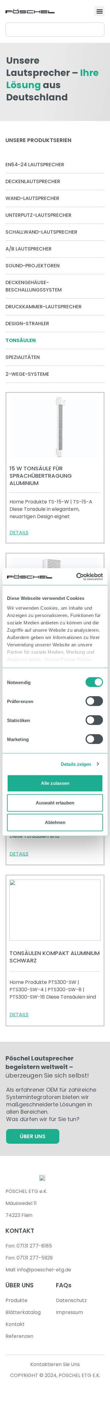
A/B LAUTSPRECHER (29, 248)
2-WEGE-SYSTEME (27, 374)
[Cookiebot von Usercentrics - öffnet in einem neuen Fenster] (77, 577)
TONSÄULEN (21, 340)
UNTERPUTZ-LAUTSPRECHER (39, 215)
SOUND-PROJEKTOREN (33, 265)
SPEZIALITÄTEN (23, 357)
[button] (99, 11)
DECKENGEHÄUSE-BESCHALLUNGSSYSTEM (34, 286)
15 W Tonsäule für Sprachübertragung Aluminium (40, 476)
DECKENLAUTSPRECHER (33, 181)
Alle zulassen (55, 783)
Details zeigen (76, 763)
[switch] (94, 701)
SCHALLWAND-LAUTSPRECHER (41, 231)
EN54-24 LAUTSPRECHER (35, 164)
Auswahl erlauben (55, 802)
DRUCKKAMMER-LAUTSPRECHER (44, 306)
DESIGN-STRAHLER (27, 323)
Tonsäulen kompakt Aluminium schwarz (54, 956)
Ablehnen (55, 822)
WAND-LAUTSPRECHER (32, 198)
